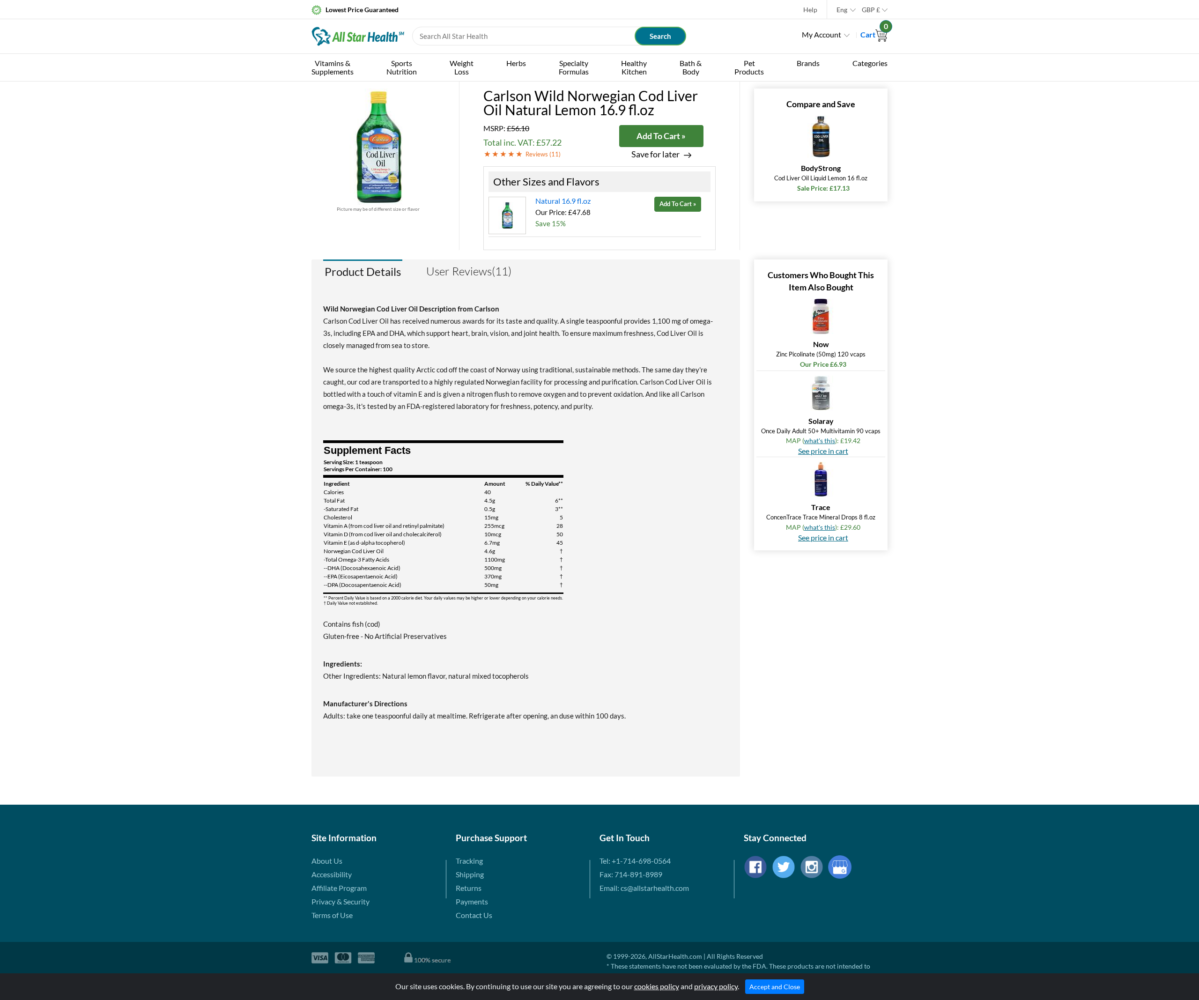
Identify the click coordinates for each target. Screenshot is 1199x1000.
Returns (468, 887)
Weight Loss (462, 67)
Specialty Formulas (574, 67)
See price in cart (823, 450)
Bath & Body (691, 67)
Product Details (363, 271)
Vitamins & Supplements (332, 67)
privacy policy (716, 986)
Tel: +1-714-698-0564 (635, 860)
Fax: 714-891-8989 (631, 874)
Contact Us (474, 915)
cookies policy (656, 986)
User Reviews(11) (468, 271)
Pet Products (749, 67)
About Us (326, 860)
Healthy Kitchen (634, 67)
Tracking (469, 860)
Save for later (655, 154)
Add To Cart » (661, 136)
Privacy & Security (340, 901)
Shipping (470, 874)
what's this (819, 440)
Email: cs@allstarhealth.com (644, 887)
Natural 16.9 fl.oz (563, 200)
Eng (841, 10)
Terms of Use (332, 915)
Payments (472, 901)
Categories (870, 63)
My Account (821, 34)
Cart (874, 34)
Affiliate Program (339, 887)
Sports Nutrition (401, 67)
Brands (808, 63)
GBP (871, 10)
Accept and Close (774, 987)
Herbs (516, 63)
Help (810, 10)
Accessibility (331, 874)
